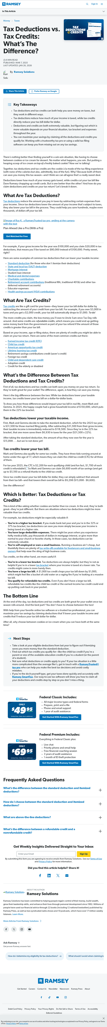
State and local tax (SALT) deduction (27, 267)
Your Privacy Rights (46, 1009)
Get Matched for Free (17, 236)
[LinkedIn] (49, 875)
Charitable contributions (21, 279)
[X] (58, 875)
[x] (14, 929)
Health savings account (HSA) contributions (31, 292)
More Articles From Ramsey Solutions (21, 921)
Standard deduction (19, 263)
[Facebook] (40, 875)
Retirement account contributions (26, 282)
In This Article (9, 11)
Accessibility (93, 1009)
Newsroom (64, 989)
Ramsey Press (76, 989)
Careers (32, 989)
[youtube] (29, 929)
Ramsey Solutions (24, 72)
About (87, 989)
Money (6, 21)
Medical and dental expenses (24, 276)
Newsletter (53, 989)
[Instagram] (66, 997)
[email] (67, 875)
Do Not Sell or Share (64, 1009)
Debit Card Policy (15, 1009)
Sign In (94, 4)
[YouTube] (57, 997)
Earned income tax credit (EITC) (25, 341)
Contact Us (41, 989)
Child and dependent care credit (25, 360)
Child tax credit (16, 344)
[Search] (87, 4)
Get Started (21, 989)
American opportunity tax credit (25, 347)
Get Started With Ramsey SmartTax (60, 717)
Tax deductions (11, 201)
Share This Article (16, 91)
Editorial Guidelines (54, 1013)
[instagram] (22, 929)
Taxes (17, 21)
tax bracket (42, 565)
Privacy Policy (45, 862)
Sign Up (84, 854)
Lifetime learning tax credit (22, 351)
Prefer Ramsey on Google (45, 91)
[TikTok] (49, 997)
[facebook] (6, 929)
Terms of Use (96, 859)
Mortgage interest (17, 270)
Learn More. (18, 914)
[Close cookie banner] (103, 1018)
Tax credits (9, 306)
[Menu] (102, 4)
